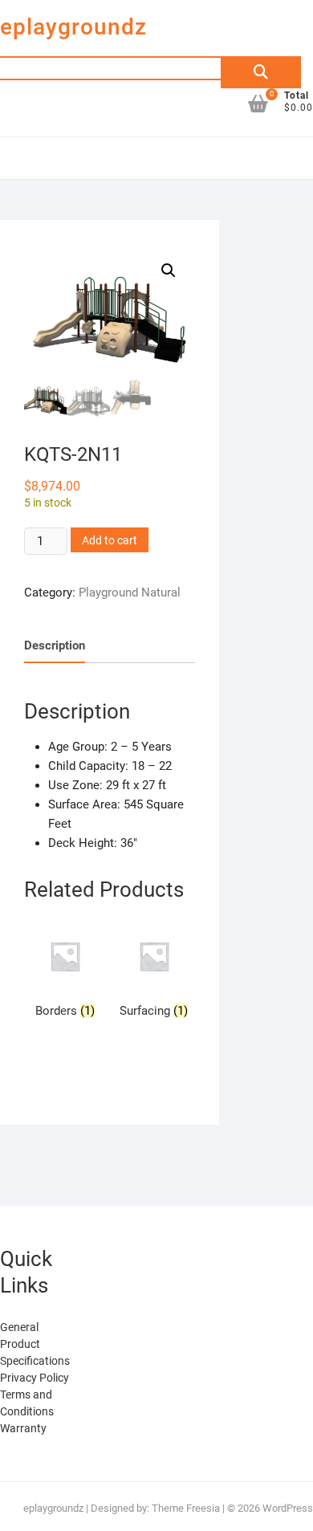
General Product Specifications (35, 1344)
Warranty (23, 1428)
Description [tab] (54, 645)
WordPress (287, 1508)
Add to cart (109, 540)
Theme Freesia (186, 1508)
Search (261, 72)
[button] (168, 270)
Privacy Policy (34, 1377)
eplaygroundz (73, 27)
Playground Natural (130, 592)
